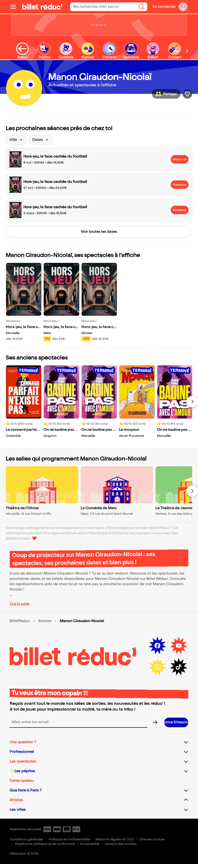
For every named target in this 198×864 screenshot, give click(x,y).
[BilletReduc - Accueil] (42, 7)
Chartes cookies (152, 839)
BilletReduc (20, 621)
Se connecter (164, 6)
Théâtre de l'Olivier (22, 508)
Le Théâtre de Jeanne (174, 508)
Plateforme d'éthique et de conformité (45, 844)
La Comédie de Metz (99, 508)
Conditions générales (26, 839)
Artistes (45, 621)
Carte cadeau (22, 780)
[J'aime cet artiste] (187, 94)
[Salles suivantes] (192, 491)
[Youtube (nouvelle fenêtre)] (178, 645)
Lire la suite (19, 604)
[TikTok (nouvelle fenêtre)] (178, 667)
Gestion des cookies (121, 844)
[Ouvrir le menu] (15, 6)
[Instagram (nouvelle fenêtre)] (157, 667)
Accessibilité (89, 844)
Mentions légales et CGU (114, 839)
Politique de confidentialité (69, 839)
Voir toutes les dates (99, 231)
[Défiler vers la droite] (187, 50)
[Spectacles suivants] (192, 401)
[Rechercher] (141, 7)
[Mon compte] (183, 6)
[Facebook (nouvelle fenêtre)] (157, 645)
